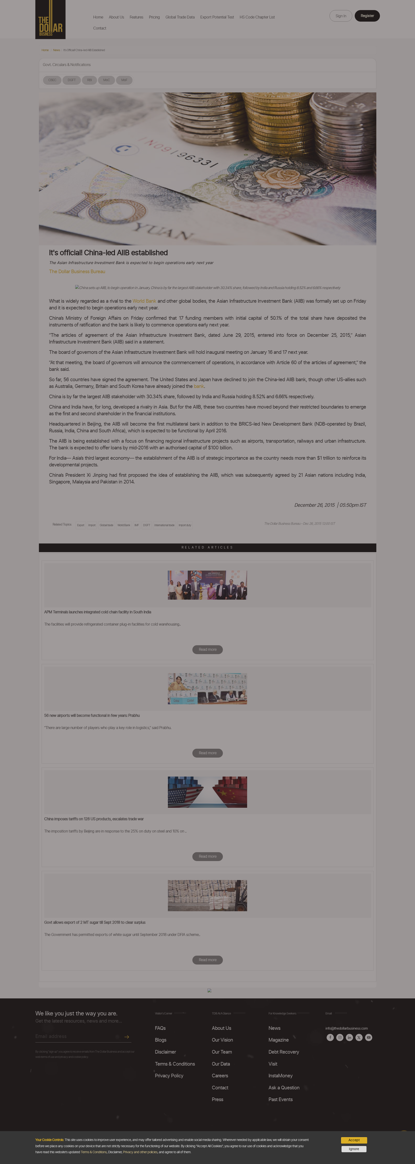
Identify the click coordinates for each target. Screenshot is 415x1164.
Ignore (354, 1149)
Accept (354, 1140)
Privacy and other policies (140, 1152)
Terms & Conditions (94, 1152)
